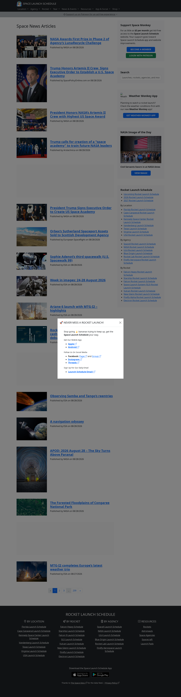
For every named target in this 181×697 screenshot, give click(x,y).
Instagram (74, 359)
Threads (72, 362)
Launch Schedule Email (80, 371)
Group (95, 356)
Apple (71, 343)
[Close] (120, 322)
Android (72, 347)
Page (82, 356)
